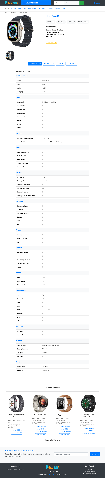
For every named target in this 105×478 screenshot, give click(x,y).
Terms (15, 470)
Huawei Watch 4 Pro (40, 415)
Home (7, 8)
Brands (13, 8)
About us (21, 470)
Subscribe (95, 454)
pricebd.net (52, 474)
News (51, 8)
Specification (34, 63)
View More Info (51, 43)
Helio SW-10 (52, 16)
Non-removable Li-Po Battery (50, 345)
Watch (25, 13)
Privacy (9, 470)
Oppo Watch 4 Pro (64, 415)
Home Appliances (34, 8)
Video (59, 63)
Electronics (22, 8)
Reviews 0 (49, 63)
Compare (70, 63)
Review (57, 8)
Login (98, 3)
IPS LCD (44, 177)
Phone (44, 8)
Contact (64, 8)
